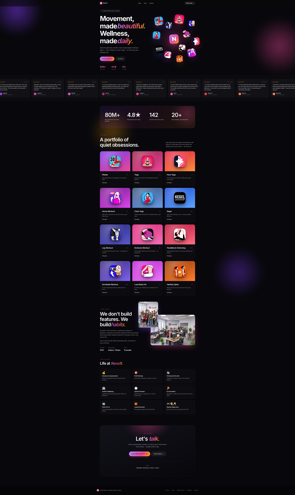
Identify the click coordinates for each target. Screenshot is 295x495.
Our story (120, 58)
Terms (173, 490)
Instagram (189, 490)
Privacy (167, 490)
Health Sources (181, 490)
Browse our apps (107, 58)
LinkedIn (196, 490)
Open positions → (159, 453)
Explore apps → (190, 3)
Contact (151, 3)
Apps (139, 3)
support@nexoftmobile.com (139, 453)
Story (145, 3)
